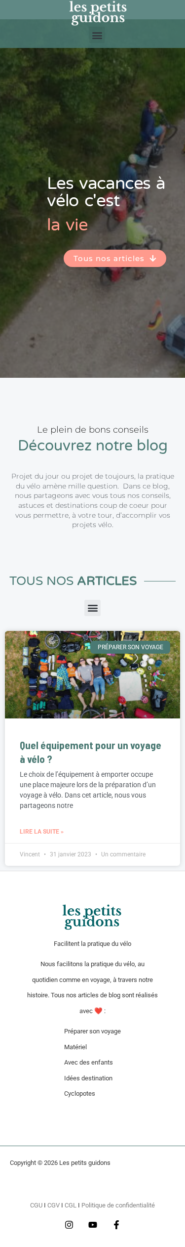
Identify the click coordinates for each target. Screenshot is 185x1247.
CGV (53, 1205)
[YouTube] (92, 1224)
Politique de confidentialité (118, 1205)
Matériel (75, 1047)
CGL (70, 1205)
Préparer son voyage (92, 1031)
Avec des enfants (88, 1062)
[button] (97, 35)
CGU (36, 1205)
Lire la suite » (42, 831)
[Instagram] (69, 1224)
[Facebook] (116, 1224)
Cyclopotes (79, 1093)
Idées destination (88, 1078)
